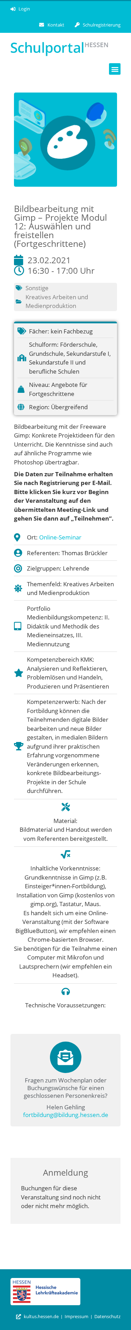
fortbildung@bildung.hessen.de (65, 1115)
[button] (115, 69)
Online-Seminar (60, 537)
